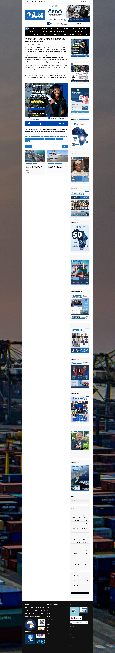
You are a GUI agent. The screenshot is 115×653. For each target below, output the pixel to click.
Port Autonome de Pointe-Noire (79, 548)
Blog (42, 28)
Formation (67, 31)
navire (84, 539)
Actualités (33, 28)
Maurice (48, 613)
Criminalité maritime (66, 28)
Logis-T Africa (43, 1)
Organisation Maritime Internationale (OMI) (79, 542)
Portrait (78, 31)
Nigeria (48, 630)
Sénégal (73, 559)
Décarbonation (39, 31)
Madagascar (49, 612)
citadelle (28, 136)
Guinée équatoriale (72, 633)
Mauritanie (48, 646)
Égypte (48, 641)
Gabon (86, 526)
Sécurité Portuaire (84, 556)
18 (74, 585)
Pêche (81, 553)
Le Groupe (65, 34)
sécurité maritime (60, 138)
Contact (70, 34)
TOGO (85, 564)
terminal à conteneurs (76, 564)
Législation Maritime (52, 31)
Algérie (48, 640)
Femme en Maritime (83, 31)
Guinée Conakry (84, 528)
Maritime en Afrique (75, 537)
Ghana (48, 627)
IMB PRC (54, 136)
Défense (50, 28)
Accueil (29, 28)
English (86, 34)
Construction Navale (59, 31)
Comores (48, 610)
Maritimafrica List (28, 34)
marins (65, 136)
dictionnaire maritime (76, 520)
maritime (85, 534)
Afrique (79, 512)
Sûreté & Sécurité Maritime (57, 28)
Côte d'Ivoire (85, 517)
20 (79, 585)
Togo (48, 633)
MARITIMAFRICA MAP (28, 1)
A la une (74, 514)
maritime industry (36, 138)
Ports (86, 550)
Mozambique (56, 163)
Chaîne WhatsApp (33, 1)
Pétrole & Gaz (45, 31)
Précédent (28, 146)
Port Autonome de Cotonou (80, 545)
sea (42, 138)
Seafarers (47, 138)
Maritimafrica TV (39, 34)
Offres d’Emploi (54, 34)
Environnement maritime (32, 31)
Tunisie (48, 647)
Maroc (75, 539)
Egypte (86, 523)
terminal (85, 561)
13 (79, 583)
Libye (48, 643)
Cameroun (73, 517)
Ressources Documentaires (47, 34)
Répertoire (59, 34)
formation (81, 526)
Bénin (80, 514)
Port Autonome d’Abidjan (76, 550)
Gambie (48, 626)
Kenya (70, 642)
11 (74, 583)
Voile (64, 31)
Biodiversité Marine (51, 163)
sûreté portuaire (75, 561)
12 (77, 583)
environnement (74, 526)
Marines (60, 136)
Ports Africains (74, 553)
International (38, 28)
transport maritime (80, 567)
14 (82, 583)
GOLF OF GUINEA (40, 136)
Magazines (33, 34)
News (32, 44)
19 (77, 585)
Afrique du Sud (85, 512)
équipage (33, 136)
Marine (26, 31)
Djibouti (71, 641)
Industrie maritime (76, 531)
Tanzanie (31, 163)
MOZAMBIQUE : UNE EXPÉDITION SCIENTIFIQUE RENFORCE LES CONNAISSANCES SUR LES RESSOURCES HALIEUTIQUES (55, 168)
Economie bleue (77, 28)
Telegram (38, 1)
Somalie (71, 644)
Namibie (48, 616)
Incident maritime (73, 31)
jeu (85, 531)
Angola (48, 608)
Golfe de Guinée (48, 136)
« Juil (71, 596)
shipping (28, 141)
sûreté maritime (85, 559)
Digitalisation (46, 28)
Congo (79, 517)
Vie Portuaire (72, 28)
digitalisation (85, 520)
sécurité (53, 138)
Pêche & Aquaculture (84, 28)
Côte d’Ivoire (49, 624)
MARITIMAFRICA (29, 138)
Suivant (64, 146)
